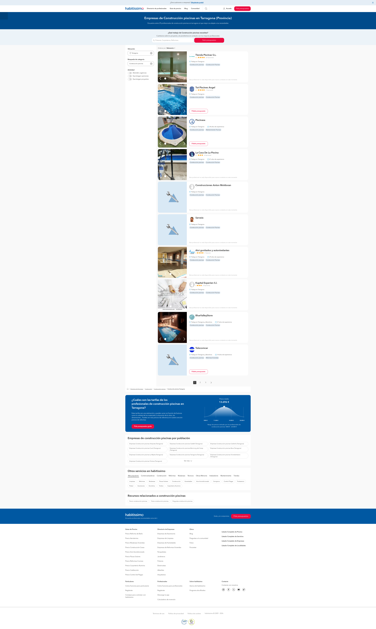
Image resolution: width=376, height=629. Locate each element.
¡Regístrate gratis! (197, 2)
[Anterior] (160, 78)
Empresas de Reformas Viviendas (169, 547)
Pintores (160, 561)
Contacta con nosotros (230, 585)
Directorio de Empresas (136, 389)
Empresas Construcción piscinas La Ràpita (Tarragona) (146, 454)
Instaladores (213, 476)
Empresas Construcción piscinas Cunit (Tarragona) (145, 448)
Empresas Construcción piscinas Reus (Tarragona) (225, 448)
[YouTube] (238, 590)
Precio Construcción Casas (134, 547)
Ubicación (131, 49)
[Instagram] (223, 590)
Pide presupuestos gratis (143, 426)
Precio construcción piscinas (138, 501)
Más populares (133, 476)
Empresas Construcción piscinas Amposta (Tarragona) (146, 443)
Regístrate (129, 590)
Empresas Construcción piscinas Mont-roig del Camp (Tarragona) (186, 449)
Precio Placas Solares (132, 556)
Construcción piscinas (159, 389)
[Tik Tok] (244, 590)
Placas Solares (163, 481)
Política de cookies (194, 613)
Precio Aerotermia (131, 538)
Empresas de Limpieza (165, 538)
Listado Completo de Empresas (233, 541)
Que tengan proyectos (141, 79)
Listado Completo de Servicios (232, 536)
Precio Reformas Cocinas (134, 561)
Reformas (172, 476)
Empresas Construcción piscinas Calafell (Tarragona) (186, 443)
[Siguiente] (184, 78)
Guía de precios (175, 8)
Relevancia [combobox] (170, 48)
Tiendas (236, 476)
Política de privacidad (176, 613)
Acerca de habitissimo (197, 586)
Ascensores (141, 486)
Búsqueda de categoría (136, 59)
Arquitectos (161, 575)
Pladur (131, 486)
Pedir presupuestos (209, 40)
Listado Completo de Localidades (234, 546)
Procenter (193, 547)
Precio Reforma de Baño (134, 534)
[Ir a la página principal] (134, 8)
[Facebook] (228, 590)
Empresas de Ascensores (166, 534)
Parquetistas (161, 552)
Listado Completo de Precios (232, 532)
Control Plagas (228, 481)
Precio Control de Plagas (134, 575)
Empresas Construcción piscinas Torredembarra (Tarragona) (225, 455)
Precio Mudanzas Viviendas (135, 543)
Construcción (148, 389)
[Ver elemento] (165, 78)
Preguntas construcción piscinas (182, 501)
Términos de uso (158, 613)
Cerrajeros (216, 481)
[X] (233, 590)
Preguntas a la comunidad (199, 538)
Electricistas (161, 566)
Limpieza (132, 481)
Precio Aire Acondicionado (134, 552)
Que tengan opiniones (141, 76)
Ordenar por (162, 48)
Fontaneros (240, 481)
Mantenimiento (226, 476)
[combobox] (139, 53)
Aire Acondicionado (202, 481)
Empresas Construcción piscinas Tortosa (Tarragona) (145, 461)
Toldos (161, 486)
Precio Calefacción (132, 570)
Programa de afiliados (197, 590)
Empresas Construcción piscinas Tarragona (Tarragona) (187, 454)
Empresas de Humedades (166, 543)
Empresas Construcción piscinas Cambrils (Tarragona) (227, 443)
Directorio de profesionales (156, 8)
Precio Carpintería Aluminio (135, 566)
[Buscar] (206, 8)
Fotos (191, 543)
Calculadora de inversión (166, 599)
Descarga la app (163, 595)
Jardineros (161, 556)
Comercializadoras (148, 476)
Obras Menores (201, 476)
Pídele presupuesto (198, 111)
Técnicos (191, 476)
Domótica (152, 486)
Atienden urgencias (139, 73)
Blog (186, 8)
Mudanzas (181, 476)
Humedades (188, 481)
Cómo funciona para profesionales (169, 586)
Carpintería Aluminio (174, 486)
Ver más (187, 461)
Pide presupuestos (242, 8)
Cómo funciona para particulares (137, 586)
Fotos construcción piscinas (159, 501)
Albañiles (160, 570)
